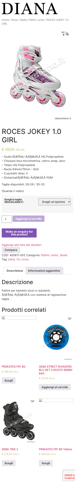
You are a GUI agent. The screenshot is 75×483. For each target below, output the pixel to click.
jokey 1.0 (14, 259)
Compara (11, 250)
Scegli (9, 380)
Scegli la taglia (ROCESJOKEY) (13, 200)
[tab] (15, 270)
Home (5, 19)
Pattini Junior (36, 19)
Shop (14, 19)
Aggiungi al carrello (28, 218)
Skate (23, 19)
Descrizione (15, 270)
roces (25, 259)
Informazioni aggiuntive (44, 270)
